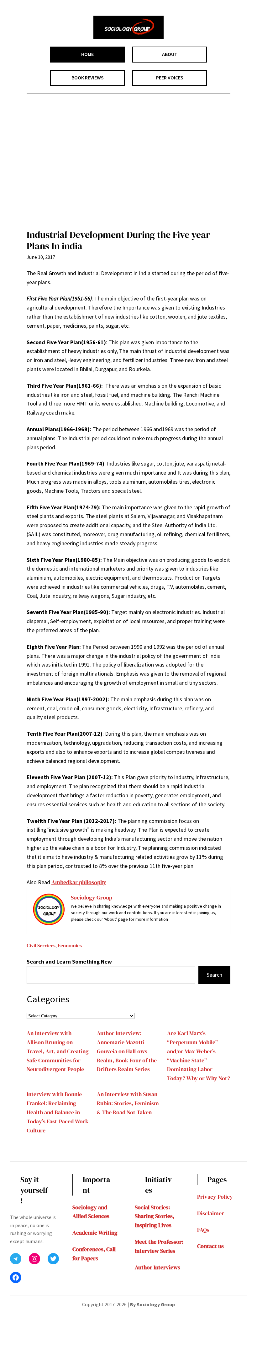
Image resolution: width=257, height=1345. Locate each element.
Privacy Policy (215, 1197)
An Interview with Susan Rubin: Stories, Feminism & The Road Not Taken (128, 1103)
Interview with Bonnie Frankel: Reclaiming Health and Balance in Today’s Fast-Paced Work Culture (57, 1112)
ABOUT (169, 54)
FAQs (203, 1230)
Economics (70, 945)
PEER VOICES (169, 77)
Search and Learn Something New (69, 961)
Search (214, 974)
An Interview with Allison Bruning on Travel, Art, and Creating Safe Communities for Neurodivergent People (58, 1051)
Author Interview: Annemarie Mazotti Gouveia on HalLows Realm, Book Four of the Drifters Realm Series (127, 1051)
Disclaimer (210, 1213)
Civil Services (41, 945)
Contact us (210, 1246)
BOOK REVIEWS (87, 77)
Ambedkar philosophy (78, 882)
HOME (87, 54)
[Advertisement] (128, 166)
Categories (48, 999)
